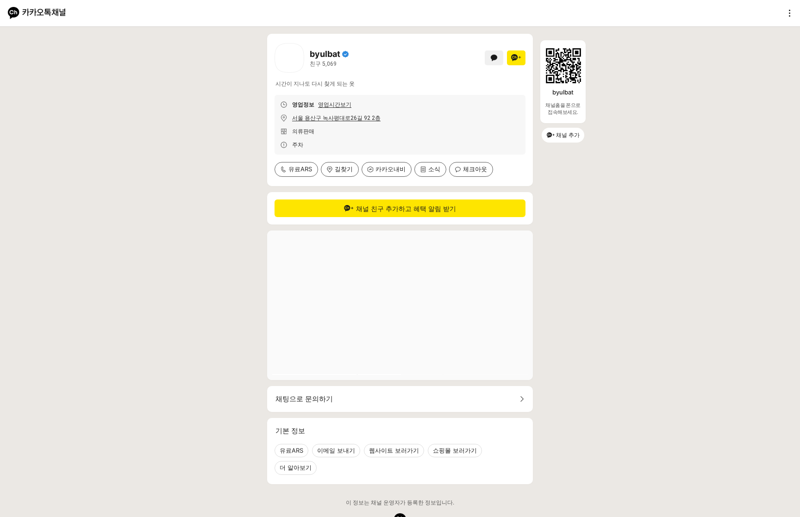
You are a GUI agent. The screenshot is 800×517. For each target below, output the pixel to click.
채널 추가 (568, 134)
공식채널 (345, 54)
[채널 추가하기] (516, 57)
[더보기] (787, 13)
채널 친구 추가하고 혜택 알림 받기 (406, 208)
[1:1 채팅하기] (494, 57)
